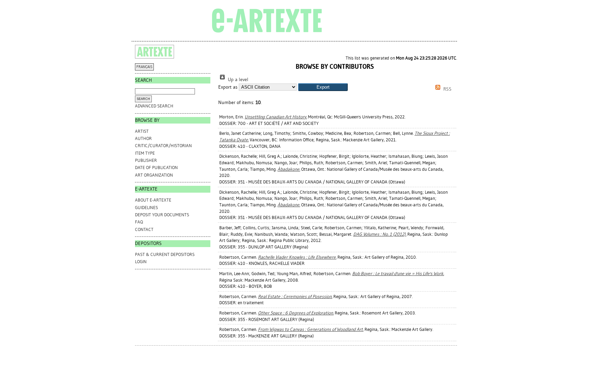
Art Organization (154, 175)
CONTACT (144, 229)
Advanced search (154, 105)
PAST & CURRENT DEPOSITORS (165, 254)
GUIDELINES (146, 207)
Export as (227, 87)
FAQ (139, 221)
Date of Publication (156, 167)
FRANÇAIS (144, 67)
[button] (323, 87)
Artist (142, 131)
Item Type (145, 153)
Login (141, 261)
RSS (447, 89)
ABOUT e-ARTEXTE (153, 200)
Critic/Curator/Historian (163, 145)
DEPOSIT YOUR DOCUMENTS (162, 214)
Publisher (146, 160)
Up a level (237, 79)
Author (143, 138)
